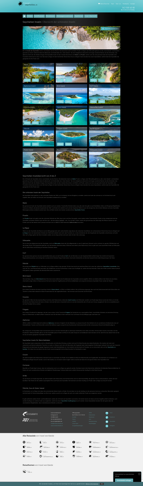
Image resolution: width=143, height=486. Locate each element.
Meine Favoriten (104, 4)
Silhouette (57, 243)
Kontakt (132, 4)
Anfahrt (74, 421)
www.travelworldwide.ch (57, 425)
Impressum (91, 417)
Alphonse (51, 323)
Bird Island (40, 279)
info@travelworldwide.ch (57, 423)
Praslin (27, 218)
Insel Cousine (72, 300)
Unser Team (75, 423)
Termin (74, 419)
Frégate (67, 312)
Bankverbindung (93, 421)
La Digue (25, 233)
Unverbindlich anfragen (124, 480)
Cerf (66, 256)
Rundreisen (50, 16)
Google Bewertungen (77, 425)
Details (27, 80)
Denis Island (55, 289)
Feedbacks (126, 4)
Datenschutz (92, 414)
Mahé (74, 179)
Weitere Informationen (92, 484)
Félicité (34, 266)
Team (112, 4)
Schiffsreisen (39, 16)
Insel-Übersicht (90, 16)
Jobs (90, 419)
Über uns (118, 4)
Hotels (29, 16)
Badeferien (79, 16)
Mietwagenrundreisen (64, 16)
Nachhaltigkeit (92, 423)
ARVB (90, 412)
